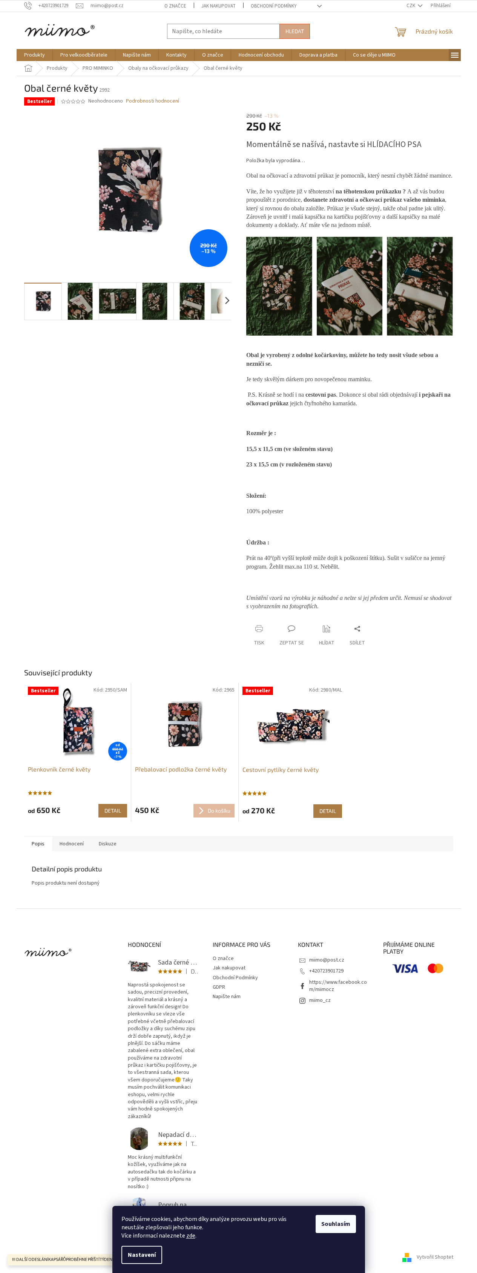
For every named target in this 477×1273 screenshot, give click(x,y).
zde (190, 1236)
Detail (112, 810)
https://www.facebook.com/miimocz (338, 986)
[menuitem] (34, 55)
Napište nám (227, 996)
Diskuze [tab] (108, 844)
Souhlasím (335, 1224)
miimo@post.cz (326, 960)
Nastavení (142, 1255)
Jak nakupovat (218, 6)
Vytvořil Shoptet (435, 1257)
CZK (411, 5)
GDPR (219, 987)
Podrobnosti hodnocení (152, 101)
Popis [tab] (38, 844)
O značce (175, 6)
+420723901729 (326, 971)
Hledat (294, 31)
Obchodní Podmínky (274, 6)
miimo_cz (320, 1000)
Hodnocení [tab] (72, 844)
